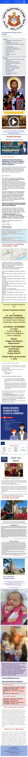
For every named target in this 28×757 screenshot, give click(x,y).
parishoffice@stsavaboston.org (10, 394)
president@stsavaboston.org (17, 751)
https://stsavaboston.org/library (12, 681)
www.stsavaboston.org (14, 133)
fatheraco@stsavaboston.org (14, 749)
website (20, 398)
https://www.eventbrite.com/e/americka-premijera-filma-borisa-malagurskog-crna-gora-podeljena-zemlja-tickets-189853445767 (14, 204)
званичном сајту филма (9, 214)
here (8, 368)
